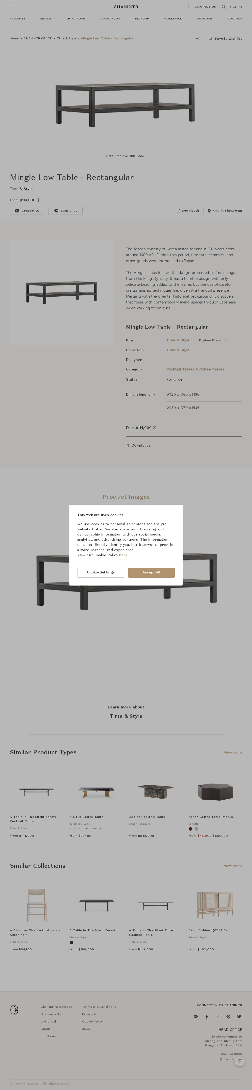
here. (123, 555)
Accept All (151, 572)
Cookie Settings (101, 572)
